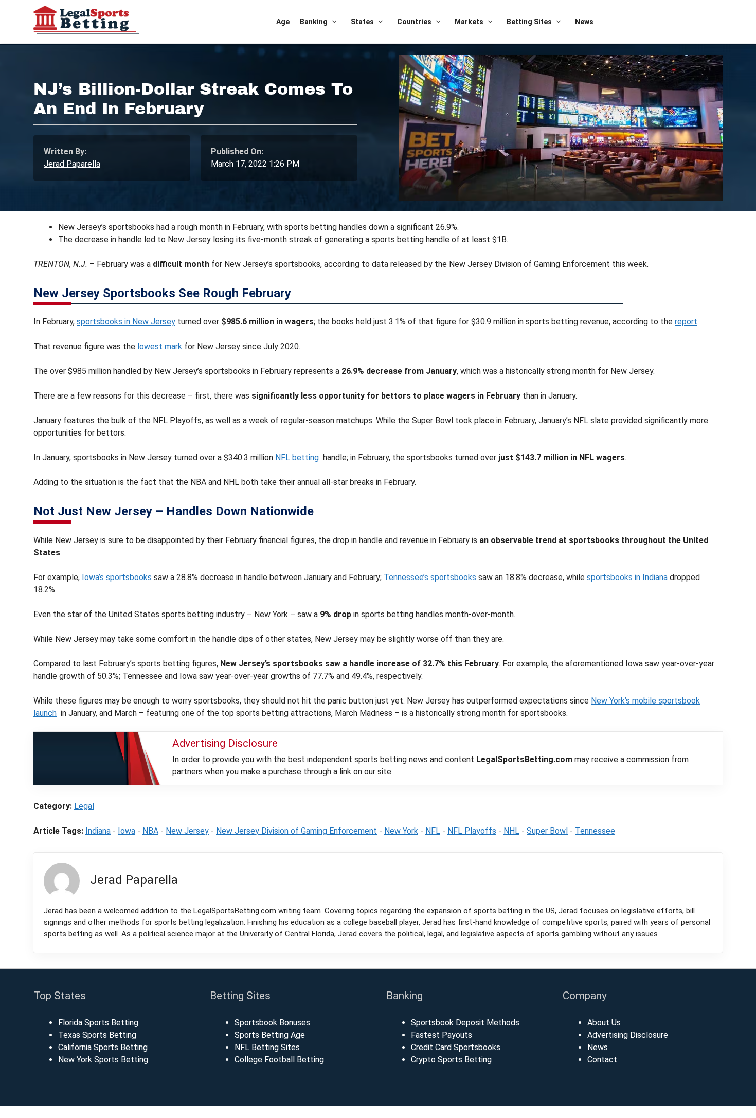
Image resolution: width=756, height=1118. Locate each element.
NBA (150, 831)
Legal (84, 806)
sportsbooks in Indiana (627, 577)
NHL (511, 831)
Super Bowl (547, 831)
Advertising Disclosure (627, 1035)
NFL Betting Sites (267, 1047)
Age (283, 21)
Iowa (126, 831)
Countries (414, 21)
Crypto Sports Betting (451, 1060)
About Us (604, 1022)
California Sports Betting (103, 1047)
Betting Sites (529, 21)
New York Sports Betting (103, 1060)
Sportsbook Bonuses (272, 1022)
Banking (314, 21)
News (584, 21)
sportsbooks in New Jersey (126, 322)
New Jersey (187, 831)
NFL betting (297, 457)
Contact (602, 1060)
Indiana (98, 831)
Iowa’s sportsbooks (117, 577)
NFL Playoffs (471, 831)
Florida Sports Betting (98, 1022)
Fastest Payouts (441, 1035)
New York (401, 831)
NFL (432, 831)
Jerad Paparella (72, 164)
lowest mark (159, 346)
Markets (469, 21)
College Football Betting (279, 1060)
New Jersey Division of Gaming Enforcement (296, 831)
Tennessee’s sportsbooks (430, 577)
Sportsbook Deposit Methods (465, 1022)
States (362, 21)
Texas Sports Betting (97, 1035)
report (686, 322)
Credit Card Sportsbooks (455, 1047)
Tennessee (595, 831)
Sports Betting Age (270, 1035)
